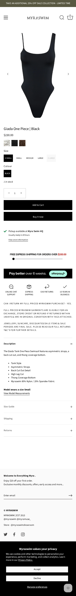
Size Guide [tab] (9, 406)
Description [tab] (9, 343)
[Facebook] (14, 534)
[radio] (7, 143)
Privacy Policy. (25, 560)
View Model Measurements (17, 393)
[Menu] (6, 17)
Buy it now (38, 217)
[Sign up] (70, 495)
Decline (37, 578)
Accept (37, 569)
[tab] (38, 375)
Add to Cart (38, 205)
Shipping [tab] (8, 418)
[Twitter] (5, 534)
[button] (8, 74)
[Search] (62, 18)
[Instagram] (23, 534)
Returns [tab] (8, 430)
